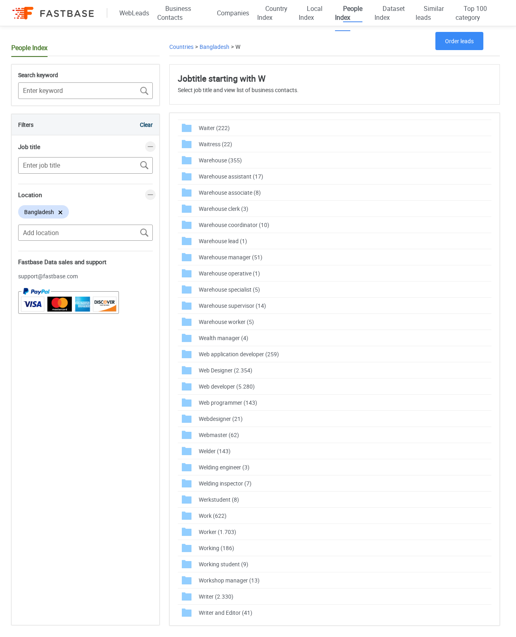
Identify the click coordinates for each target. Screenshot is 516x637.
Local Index (310, 13)
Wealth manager (223, 338)
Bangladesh (214, 46)
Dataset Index (390, 13)
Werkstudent (219, 499)
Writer (216, 596)
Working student (223, 564)
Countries (181, 46)
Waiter (214, 128)
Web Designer (225, 370)
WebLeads (134, 12)
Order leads (459, 41)
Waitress (215, 144)
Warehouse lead (223, 241)
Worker (217, 532)
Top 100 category (471, 13)
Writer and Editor (225, 612)
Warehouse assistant (231, 176)
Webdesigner (221, 419)
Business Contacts (174, 13)
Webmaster (219, 435)
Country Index (272, 13)
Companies (233, 12)
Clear (146, 124)
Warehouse (220, 160)
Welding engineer (224, 467)
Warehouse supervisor (232, 305)
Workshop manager (229, 580)
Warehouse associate (230, 192)
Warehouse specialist (229, 289)
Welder (215, 451)
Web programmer (228, 402)
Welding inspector (225, 483)
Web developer (227, 386)
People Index (348, 13)
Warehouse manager (230, 257)
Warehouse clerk (223, 208)
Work (213, 515)
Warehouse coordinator (234, 225)
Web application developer (239, 354)
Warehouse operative (229, 273)
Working (216, 548)
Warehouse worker (226, 322)
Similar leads (430, 13)
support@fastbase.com (48, 276)
